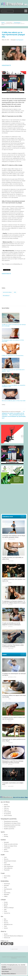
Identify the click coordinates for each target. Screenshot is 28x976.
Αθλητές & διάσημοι (9, 907)
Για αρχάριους (7, 813)
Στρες (5, 862)
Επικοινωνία (7, 937)
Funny (5, 911)
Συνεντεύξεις (7, 875)
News (5, 877)
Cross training (7, 811)
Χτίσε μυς (10, 742)
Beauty (5, 905)
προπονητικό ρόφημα (7, 292)
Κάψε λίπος (7, 806)
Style (5, 909)
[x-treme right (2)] (12, 443)
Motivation (6, 894)
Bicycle (6, 834)
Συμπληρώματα (17, 22)
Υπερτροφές (7, 847)
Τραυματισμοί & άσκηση (10, 861)
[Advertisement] (15, 95)
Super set (6, 810)
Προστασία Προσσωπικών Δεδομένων (13, 935)
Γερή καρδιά (7, 864)
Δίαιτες (5, 849)
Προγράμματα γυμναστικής (11, 821)
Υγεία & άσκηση (8, 815)
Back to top (15, 949)
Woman (6, 920)
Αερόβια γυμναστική (9, 828)
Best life (6, 904)
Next (24, 517)
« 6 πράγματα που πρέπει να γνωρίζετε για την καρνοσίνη (13, 413)
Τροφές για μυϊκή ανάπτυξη (11, 844)
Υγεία (9, 698)
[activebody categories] (12, 463)
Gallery (5, 896)
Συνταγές (10, 626)
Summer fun (7, 913)
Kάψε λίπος (10, 560)
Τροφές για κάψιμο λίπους (10, 846)
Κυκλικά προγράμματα (9, 826)
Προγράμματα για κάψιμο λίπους (12, 823)
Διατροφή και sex (8, 924)
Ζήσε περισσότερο (8, 866)
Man (5, 919)
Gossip (5, 902)
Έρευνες (6, 859)
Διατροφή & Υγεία (12, 677)
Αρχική (2, 22)
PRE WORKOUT (6, 295)
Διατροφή (10, 604)
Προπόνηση (7, 883)
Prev (22, 517)
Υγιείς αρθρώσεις (8, 868)
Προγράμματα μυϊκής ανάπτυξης (12, 825)
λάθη (15, 292)
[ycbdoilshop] (12, 483)
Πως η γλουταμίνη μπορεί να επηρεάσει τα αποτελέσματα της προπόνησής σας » (14, 416)
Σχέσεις (6, 928)
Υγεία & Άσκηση (11, 539)
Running (6, 836)
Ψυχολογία (6, 870)
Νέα (5, 891)
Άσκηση (10, 582)
